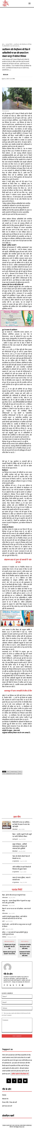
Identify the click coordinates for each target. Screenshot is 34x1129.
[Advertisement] (17, 25)
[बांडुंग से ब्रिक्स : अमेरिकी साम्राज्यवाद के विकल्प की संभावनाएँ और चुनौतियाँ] (6, 847)
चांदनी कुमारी (15, 839)
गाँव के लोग (5, 74)
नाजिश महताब (5, 897)
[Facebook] (4, 83)
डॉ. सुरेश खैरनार (15, 861)
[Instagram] (19, 1080)
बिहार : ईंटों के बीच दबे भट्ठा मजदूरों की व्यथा (13, 895)
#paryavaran (14, 771)
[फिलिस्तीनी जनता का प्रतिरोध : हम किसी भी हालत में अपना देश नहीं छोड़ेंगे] (6, 825)
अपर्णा (3, 921)
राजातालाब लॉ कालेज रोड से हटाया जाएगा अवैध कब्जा (24, 953)
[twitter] (16, 984)
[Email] (16, 83)
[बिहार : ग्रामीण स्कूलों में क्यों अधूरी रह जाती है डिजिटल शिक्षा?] (6, 836)
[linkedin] (10, 984)
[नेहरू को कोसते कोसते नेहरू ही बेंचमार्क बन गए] (6, 858)
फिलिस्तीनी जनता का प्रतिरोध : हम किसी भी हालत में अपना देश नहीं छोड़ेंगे (21, 824)
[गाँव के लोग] (7, 967)
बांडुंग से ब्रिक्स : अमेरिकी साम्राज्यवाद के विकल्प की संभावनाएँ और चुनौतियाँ (19, 846)
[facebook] (4, 984)
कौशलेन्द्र (4, 937)
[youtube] (22, 984)
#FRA (8, 771)
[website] (19, 984)
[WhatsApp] (12, 83)
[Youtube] (25, 1080)
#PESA (20, 771)
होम (3, 44)
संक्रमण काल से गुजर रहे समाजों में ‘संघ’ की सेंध (9, 952)
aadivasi (19, 773)
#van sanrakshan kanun (9, 773)
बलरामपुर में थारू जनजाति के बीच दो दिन (18, 691)
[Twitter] (8, 83)
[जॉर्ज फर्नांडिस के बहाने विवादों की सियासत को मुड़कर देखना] (6, 869)
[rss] (13, 984)
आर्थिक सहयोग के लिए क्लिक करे (19, 1074)
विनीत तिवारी (14, 829)
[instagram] (7, 984)
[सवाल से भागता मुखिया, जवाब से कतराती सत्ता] (6, 880)
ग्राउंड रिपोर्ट (9, 44)
